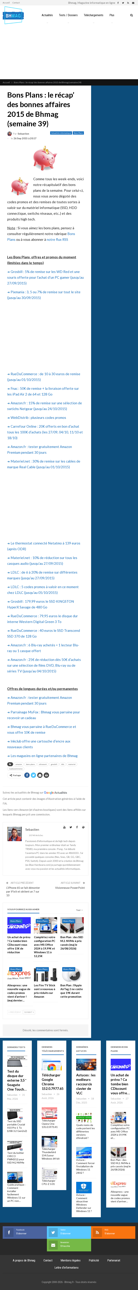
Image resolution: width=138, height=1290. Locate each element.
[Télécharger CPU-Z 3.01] (49, 1173)
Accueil (6, 2)
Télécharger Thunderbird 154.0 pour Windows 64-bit (51, 1153)
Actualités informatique (61, 133)
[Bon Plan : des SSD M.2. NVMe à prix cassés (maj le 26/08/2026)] (72, 925)
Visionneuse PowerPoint (70, 887)
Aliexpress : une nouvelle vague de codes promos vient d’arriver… (120, 1196)
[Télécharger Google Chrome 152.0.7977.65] (52, 1064)
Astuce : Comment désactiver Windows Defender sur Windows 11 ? (84, 1203)
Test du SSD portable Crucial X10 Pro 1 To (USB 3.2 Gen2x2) (17, 1126)
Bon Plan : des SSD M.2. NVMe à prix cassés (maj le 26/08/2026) (121, 1164)
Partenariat (113, 1260)
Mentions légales (70, 1260)
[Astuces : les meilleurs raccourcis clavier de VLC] (86, 1064)
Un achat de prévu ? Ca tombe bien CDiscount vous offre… (120, 1084)
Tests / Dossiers (68, 15)
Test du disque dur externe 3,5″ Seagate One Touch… (17, 1080)
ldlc (62, 764)
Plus (111, 15)
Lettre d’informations (66, 1267)
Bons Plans (78, 133)
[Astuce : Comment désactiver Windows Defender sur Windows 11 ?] (84, 1187)
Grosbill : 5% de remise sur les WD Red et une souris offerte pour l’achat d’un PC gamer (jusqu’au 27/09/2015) (45, 277)
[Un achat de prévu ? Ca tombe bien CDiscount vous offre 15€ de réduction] (19, 925)
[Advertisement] (69, 52)
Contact (16, 2)
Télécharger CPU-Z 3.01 (48, 1182)
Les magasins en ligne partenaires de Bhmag (44, 756)
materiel (71, 764)
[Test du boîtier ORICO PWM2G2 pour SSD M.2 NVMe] (15, 1145)
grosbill (54, 764)
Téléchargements (93, 15)
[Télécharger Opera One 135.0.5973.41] (49, 1113)
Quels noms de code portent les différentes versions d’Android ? (85, 1131)
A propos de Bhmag (24, 1260)
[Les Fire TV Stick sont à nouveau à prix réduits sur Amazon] (45, 973)
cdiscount (43, 764)
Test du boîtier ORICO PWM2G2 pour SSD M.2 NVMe (15, 1157)
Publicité (94, 1260)
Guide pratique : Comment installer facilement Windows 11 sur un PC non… (16, 1192)
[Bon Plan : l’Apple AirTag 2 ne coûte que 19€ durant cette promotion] (72, 973)
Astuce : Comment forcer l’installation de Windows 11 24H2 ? (85, 1166)
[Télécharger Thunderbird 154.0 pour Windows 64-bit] (49, 1142)
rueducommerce (15, 769)
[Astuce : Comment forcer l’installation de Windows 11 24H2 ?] (84, 1152)
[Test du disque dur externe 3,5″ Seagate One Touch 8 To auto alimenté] (17, 1061)
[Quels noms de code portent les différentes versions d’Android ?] (84, 1117)
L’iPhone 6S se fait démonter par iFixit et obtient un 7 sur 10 (23, 891)
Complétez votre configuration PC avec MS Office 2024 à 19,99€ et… (120, 1131)
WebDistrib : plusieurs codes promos (38, 417)
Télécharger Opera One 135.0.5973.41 (50, 1123)
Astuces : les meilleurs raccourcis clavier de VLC (86, 1084)
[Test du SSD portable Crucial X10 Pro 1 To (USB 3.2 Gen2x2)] (15, 1114)
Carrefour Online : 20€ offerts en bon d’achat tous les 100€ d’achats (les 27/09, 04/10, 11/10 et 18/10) (45, 432)
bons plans (30, 764)
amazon (19, 764)
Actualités (47, 15)
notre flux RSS (57, 239)
